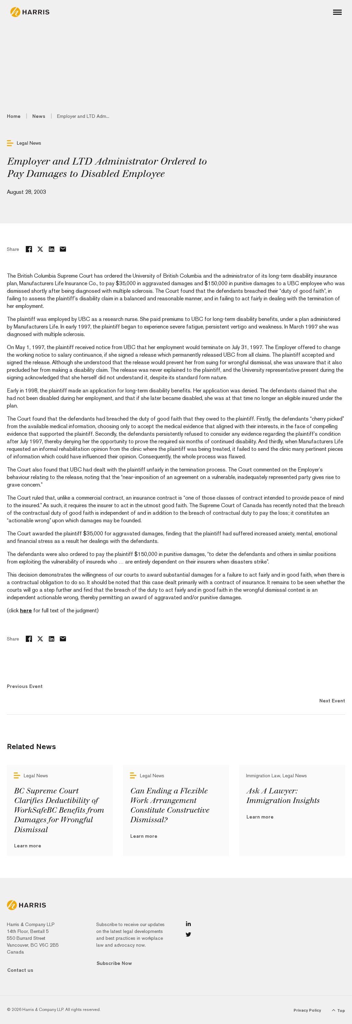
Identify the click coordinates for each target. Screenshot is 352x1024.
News (38, 116)
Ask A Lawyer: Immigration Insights (282, 796)
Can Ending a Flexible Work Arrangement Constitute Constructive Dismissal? (169, 805)
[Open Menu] (337, 12)
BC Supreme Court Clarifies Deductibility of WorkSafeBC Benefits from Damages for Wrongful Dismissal (59, 810)
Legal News (29, 143)
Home (14, 116)
